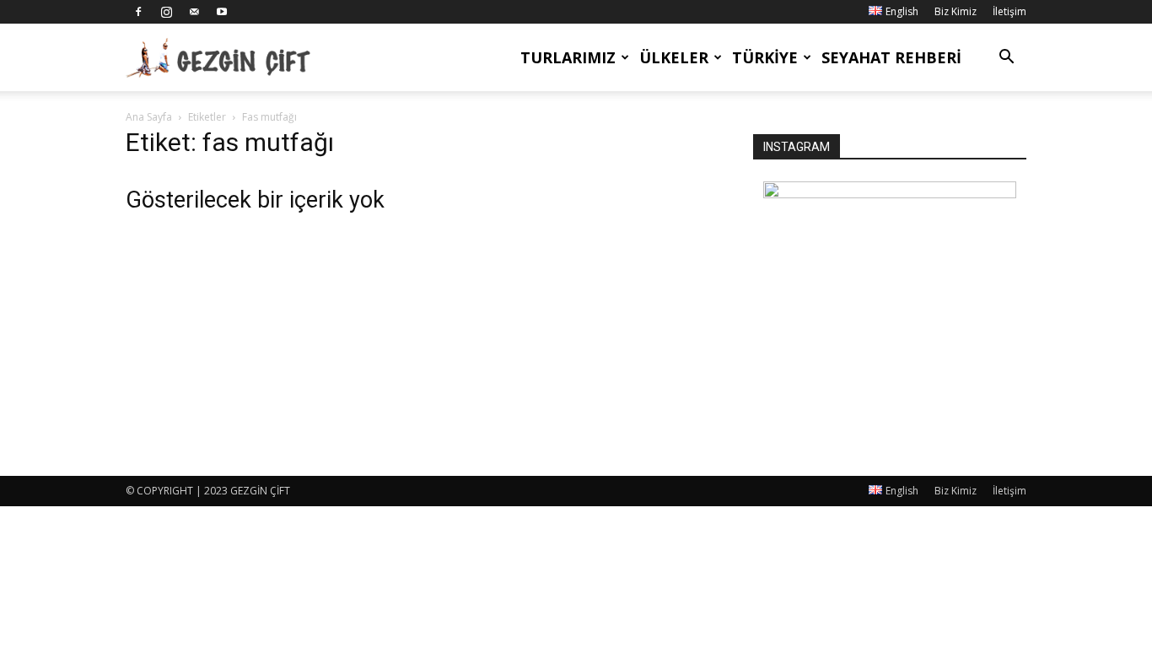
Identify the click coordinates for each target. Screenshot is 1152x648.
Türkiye (765, 57)
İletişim (1009, 11)
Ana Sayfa (149, 117)
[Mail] (194, 12)
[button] (1006, 59)
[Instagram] (166, 12)
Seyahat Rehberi (891, 57)
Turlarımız (568, 57)
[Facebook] (138, 12)
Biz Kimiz (955, 11)
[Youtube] (221, 12)
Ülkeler (673, 57)
